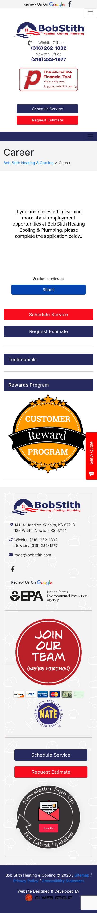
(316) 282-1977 (48, 59)
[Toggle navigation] (90, 13)
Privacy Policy (25, 880)
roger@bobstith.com (32, 555)
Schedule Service (47, 108)
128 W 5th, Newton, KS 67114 (40, 530)
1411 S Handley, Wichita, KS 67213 (44, 524)
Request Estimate (47, 120)
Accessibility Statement (63, 880)
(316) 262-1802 (48, 48)
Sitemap (82, 875)
